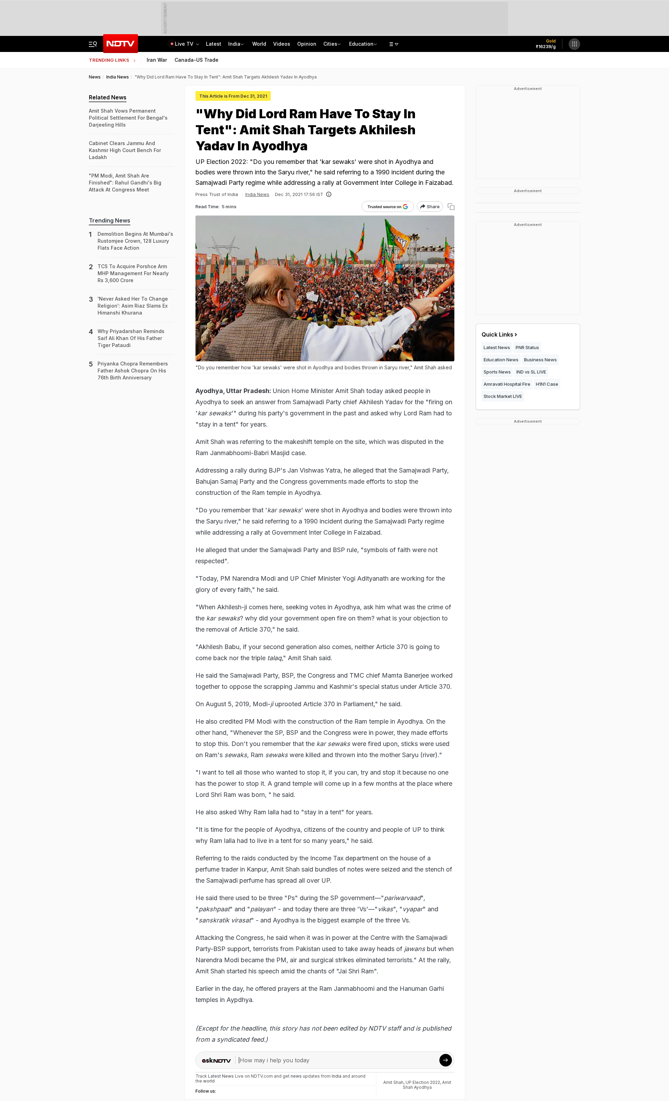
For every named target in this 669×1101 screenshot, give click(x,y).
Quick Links (497, 334)
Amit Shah (393, 1082)
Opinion (306, 44)
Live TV (185, 44)
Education (361, 44)
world (209, 1081)
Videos (281, 44)
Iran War (157, 60)
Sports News (497, 372)
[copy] (451, 206)
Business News (540, 359)
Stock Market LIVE (503, 396)
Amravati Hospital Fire (507, 384)
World (259, 44)
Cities (330, 44)
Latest (213, 44)
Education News (501, 359)
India (234, 44)
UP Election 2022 (423, 1082)
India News (257, 194)
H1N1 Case (547, 384)
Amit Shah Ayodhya (427, 1085)
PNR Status (527, 347)
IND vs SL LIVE (531, 372)
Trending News (109, 220)
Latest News (497, 347)
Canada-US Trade (196, 60)
